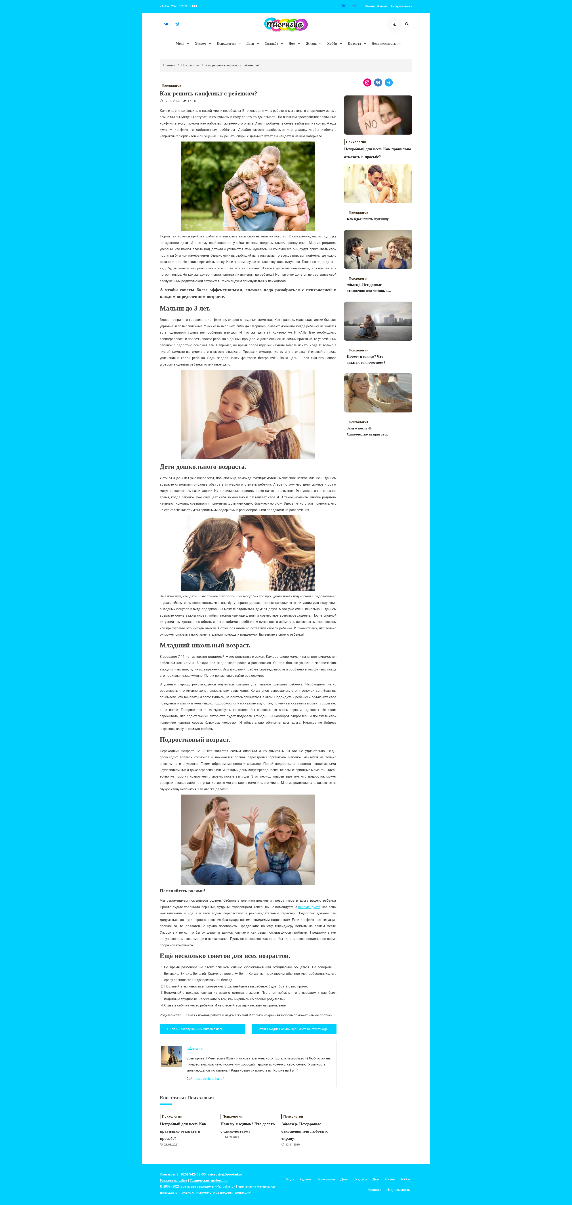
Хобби (332, 43)
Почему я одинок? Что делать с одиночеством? (366, 359)
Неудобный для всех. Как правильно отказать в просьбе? (183, 1131)
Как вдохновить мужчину (368, 219)
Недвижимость (384, 43)
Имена (370, 6)
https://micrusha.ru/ (209, 1079)
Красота (354, 43)
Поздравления (400, 6)
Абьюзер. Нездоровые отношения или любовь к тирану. (304, 1131)
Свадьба (271, 43)
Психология (226, 43)
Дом (292, 43)
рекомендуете (309, 907)
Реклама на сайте (173, 1180)
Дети (250, 43)
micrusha (195, 1049)
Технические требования (209, 1180)
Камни (382, 6)
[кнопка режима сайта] (395, 25)
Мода (180, 43)
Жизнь (311, 43)
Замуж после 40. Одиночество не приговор (367, 431)
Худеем (200, 43)
